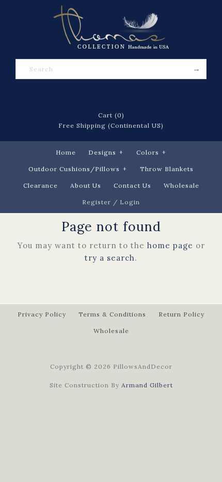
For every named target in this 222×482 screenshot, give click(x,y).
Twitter (97, 95)
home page (170, 245)
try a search (110, 258)
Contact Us (132, 185)
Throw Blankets (167, 169)
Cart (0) (111, 115)
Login (130, 202)
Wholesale (181, 185)
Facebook (84, 95)
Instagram (138, 95)
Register (96, 202)
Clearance (40, 185)
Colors (151, 152)
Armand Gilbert (147, 385)
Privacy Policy (42, 314)
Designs (105, 152)
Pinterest (111, 95)
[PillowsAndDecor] (111, 11)
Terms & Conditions (112, 314)
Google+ (124, 95)
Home (66, 152)
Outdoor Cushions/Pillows (77, 169)
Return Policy (181, 314)
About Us (85, 185)
